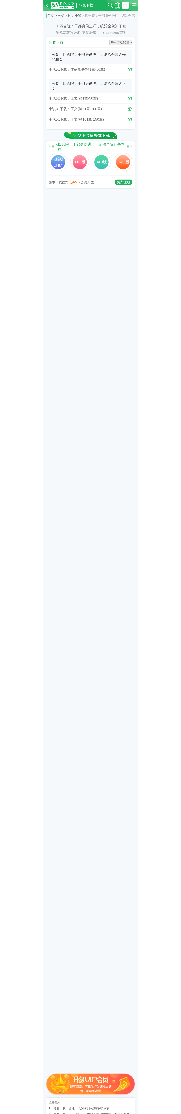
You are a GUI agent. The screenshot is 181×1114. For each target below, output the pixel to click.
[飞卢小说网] (62, 5)
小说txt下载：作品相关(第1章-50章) (77, 69)
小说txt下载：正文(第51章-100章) (75, 109)
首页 (50, 15)
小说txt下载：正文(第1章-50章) (73, 98)
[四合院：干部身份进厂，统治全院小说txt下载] (58, 162)
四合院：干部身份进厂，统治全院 (87, 26)
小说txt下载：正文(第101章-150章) (76, 119)
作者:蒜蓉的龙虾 (68, 33)
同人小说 (74, 15)
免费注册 (123, 182)
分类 (61, 15)
